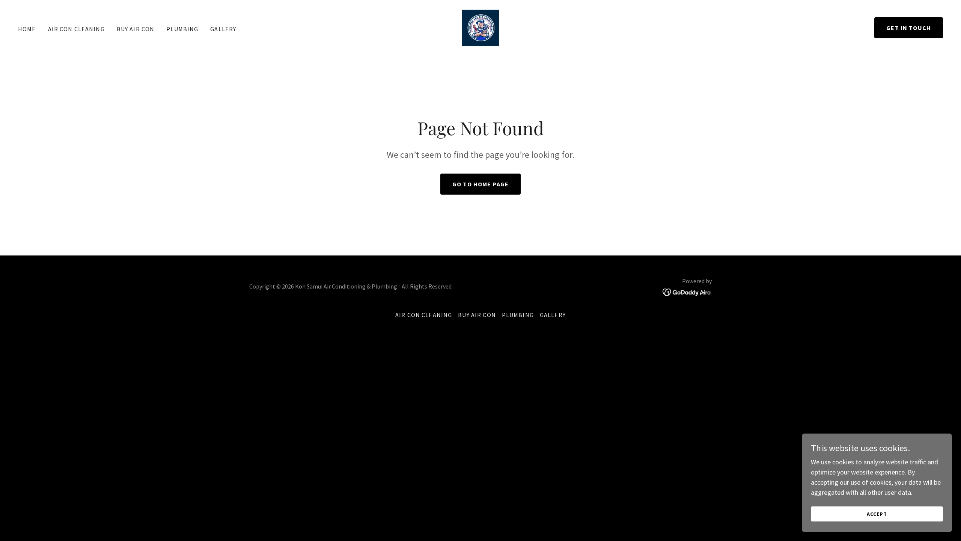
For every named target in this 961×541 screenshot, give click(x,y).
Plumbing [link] (182, 29)
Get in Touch (908, 28)
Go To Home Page (480, 184)
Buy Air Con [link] (136, 29)
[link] (480, 27)
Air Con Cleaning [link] (76, 29)
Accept (877, 514)
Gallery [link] (223, 29)
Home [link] (27, 29)
